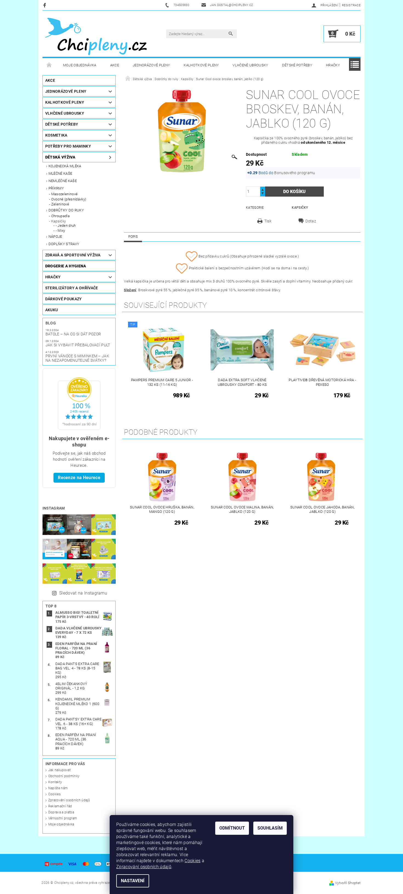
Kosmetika (56, 135)
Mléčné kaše (60, 173)
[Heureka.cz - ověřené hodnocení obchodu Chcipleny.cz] (79, 403)
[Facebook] (45, 5)
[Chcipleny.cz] (96, 36)
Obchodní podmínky (64, 776)
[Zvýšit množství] (262, 189)
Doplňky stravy (64, 244)
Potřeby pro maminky (68, 146)
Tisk (267, 221)
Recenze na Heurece (79, 477)
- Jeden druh (66, 226)
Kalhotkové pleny (201, 65)
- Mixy (60, 230)
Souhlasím (270, 828)
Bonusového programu (294, 173)
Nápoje (55, 236)
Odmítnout (232, 828)
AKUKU (51, 310)
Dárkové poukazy (63, 299)
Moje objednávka (80, 65)
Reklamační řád (60, 806)
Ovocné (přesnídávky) (68, 199)
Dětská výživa (60, 157)
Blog (51, 323)
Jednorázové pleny (151, 65)
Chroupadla (60, 216)
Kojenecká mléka (65, 166)
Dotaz (310, 221)
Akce (114, 65)
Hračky (333, 65)
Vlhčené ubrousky (250, 65)
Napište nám (58, 788)
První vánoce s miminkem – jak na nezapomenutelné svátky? (77, 358)
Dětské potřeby (297, 65)
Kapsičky (58, 221)
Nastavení (132, 880)
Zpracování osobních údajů (69, 800)
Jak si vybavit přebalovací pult (78, 345)
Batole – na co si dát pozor (73, 334)
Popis (133, 237)
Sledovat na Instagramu (83, 593)
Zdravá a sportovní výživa (73, 255)
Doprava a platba (61, 812)
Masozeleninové (64, 194)
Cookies (54, 794)
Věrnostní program (62, 818)
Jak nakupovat (59, 770)
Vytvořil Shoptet (348, 883)
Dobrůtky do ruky (66, 210)
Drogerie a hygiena (65, 266)
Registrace (351, 5)
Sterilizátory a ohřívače (71, 288)
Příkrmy (56, 188)
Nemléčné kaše (63, 181)
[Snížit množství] (262, 194)
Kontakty (55, 782)
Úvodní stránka (49, 65)
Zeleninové (60, 204)
